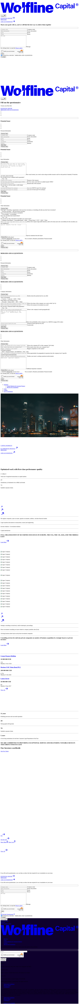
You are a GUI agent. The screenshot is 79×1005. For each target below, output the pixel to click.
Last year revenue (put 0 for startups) (36, 189)
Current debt (30, 325)
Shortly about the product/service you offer (37, 296)
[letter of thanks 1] (5, 788)
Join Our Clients (5, 751)
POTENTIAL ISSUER (6, 18)
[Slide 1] (1, 782)
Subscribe (3, 958)
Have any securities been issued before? (10, 215)
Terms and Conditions (9, 984)
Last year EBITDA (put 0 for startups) (36, 188)
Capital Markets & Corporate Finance (16, 66)
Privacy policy (19, 48)
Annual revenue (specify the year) (35, 323)
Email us (3, 922)
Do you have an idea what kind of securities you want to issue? (16, 218)
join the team (4, 839)
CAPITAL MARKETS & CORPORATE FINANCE (21, 495)
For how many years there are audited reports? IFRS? (40, 182)
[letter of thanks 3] (5, 789)
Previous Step (4, 133)
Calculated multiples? (6, 350)
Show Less (11, 842)
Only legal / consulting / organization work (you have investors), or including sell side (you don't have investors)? (28, 210)
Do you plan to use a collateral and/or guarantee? (12, 177)
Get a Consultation (8, 72)
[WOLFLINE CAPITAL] (39, 13)
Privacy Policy (7, 985)
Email (28, 32)
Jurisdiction (30, 141)
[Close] (1, 382)
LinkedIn (3, 799)
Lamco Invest (5, 678)
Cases (5, 69)
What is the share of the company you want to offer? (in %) (41, 303)
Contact (5, 70)
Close (2, 16)
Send (2, 245)
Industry (29, 143)
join (1, 835)
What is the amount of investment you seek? (38, 305)
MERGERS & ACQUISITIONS (13, 602)
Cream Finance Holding (8, 656)
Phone (28, 34)
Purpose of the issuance (33, 180)
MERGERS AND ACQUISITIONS (10, 109)
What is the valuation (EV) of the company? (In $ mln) (40, 345)
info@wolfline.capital (6, 923)
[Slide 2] (2, 782)
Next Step (3, 144)
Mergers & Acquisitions (12, 67)
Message (28, 46)
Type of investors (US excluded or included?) (12, 213)
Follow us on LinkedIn (9, 1003)
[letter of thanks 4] (5, 790)
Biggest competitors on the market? (35, 348)
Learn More (3, 542)
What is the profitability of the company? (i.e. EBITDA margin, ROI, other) (44, 322)
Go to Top (3, 919)
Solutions (6, 64)
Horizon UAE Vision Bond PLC (11, 667)
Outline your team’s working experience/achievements (40, 356)
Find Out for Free (5, 865)
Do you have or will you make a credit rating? (12, 185)
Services (6, 939)
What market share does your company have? (38, 347)
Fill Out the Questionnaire (7, 914)
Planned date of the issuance (34, 183)
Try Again (3, 917)
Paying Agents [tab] (24, 546)
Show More (3, 842)
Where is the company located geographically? (38, 309)
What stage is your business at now (9, 300)
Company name (31, 29)
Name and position (31, 31)
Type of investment (5, 297)
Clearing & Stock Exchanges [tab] (25, 547)
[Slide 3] (4, 782)
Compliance (7, 987)
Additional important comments (34, 368)
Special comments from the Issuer (34, 235)
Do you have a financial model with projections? (12, 306)
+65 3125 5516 (4, 921)
